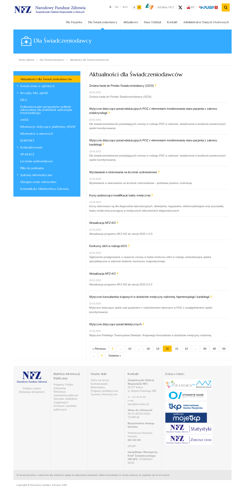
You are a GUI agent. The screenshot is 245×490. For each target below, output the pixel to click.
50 (223, 348)
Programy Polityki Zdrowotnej (63, 386)
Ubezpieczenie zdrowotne (38, 182)
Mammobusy (98, 387)
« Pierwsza (99, 348)
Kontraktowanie (31, 147)
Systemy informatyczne (36, 175)
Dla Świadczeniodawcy (102, 22)
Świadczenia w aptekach (37, 86)
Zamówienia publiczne (66, 395)
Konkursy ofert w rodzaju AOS (108, 246)
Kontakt (172, 22)
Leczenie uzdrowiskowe (36, 161)
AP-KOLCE (27, 154)
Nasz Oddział (152, 22)
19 (157, 348)
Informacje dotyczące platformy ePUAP (47, 126)
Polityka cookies (32, 388)
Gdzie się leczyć (100, 380)
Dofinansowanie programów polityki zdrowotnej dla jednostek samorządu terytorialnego (46, 110)
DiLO (23, 100)
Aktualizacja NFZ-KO (102, 222)
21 (176, 348)
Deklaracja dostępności (32, 391)
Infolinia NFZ (166, 7)
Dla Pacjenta (74, 22)
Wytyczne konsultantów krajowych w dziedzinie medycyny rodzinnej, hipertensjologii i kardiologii (149, 296)
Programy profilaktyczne (104, 391)
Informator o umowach (36, 133)
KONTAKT (27, 140)
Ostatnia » (115, 355)
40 (214, 348)
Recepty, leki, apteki (34, 93)
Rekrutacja (59, 391)
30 (204, 348)
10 (129, 348)
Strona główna (26, 59)
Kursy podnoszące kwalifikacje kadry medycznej (119, 195)
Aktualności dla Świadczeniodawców (46, 79)
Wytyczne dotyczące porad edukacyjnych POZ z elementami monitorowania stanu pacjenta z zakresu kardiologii (153, 142)
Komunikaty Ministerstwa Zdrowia (44, 189)
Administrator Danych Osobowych (206, 22)
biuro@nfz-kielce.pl (138, 404)
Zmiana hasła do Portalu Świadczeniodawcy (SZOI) (121, 85)
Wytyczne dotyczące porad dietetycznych (115, 324)
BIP (192, 7)
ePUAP (132, 446)
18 (148, 348)
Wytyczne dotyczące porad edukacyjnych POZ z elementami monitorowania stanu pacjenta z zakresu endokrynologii (153, 110)
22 (186, 348)
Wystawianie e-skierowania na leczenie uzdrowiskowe (123, 172)
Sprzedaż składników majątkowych (65, 400)
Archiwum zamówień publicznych (65, 407)
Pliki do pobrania (32, 168)
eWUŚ (24, 120)
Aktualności (130, 22)
